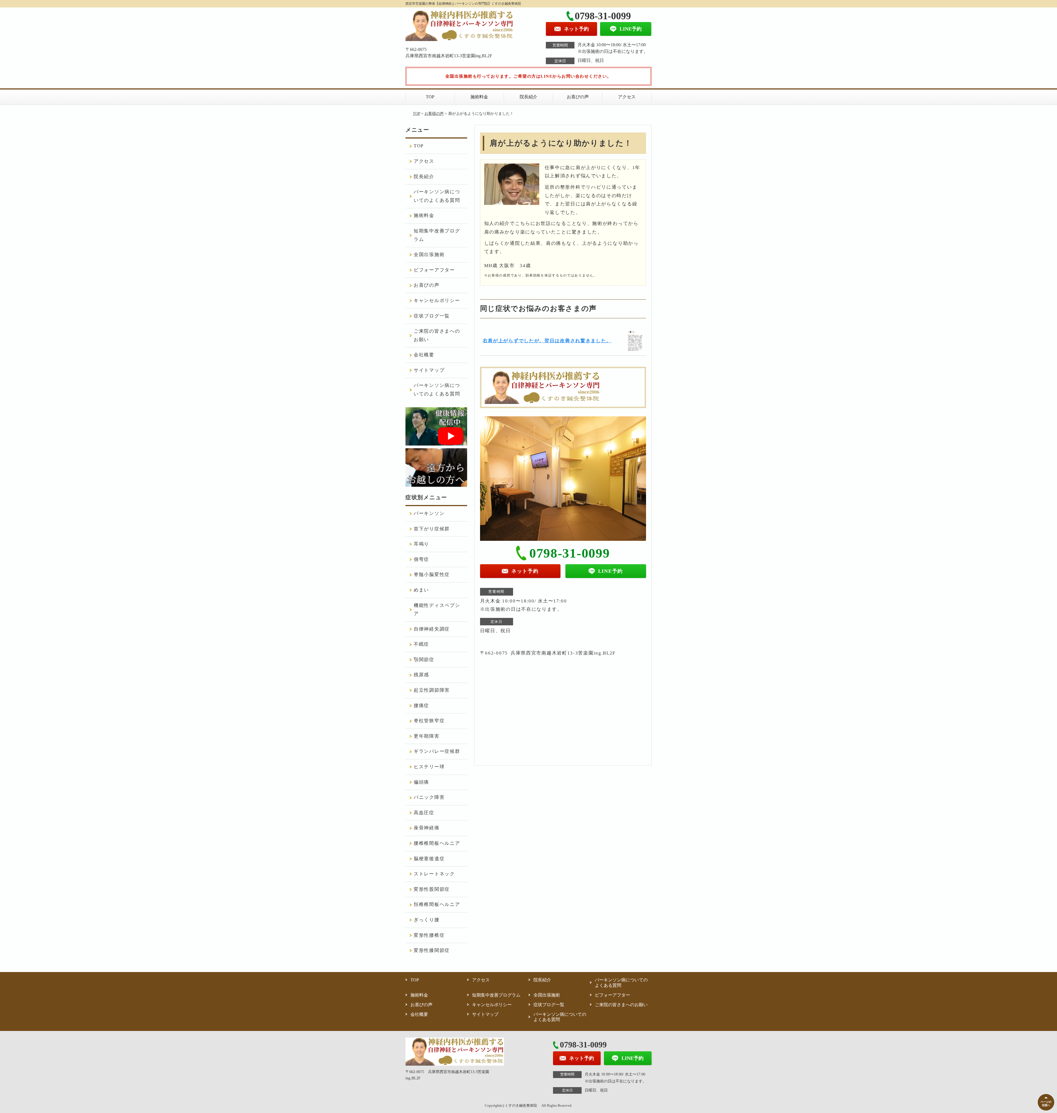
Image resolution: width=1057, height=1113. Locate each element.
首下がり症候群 (432, 528)
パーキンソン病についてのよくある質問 (437, 196)
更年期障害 (427, 736)
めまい (421, 590)
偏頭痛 (421, 782)
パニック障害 (429, 797)
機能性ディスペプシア (437, 610)
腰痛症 (421, 705)
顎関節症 (424, 659)
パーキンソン (429, 513)
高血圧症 (424, 812)
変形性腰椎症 (429, 935)
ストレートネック (434, 873)
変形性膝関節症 (432, 950)
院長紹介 (528, 96)
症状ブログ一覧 (432, 316)
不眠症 (421, 644)
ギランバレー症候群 (437, 751)
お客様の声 (434, 114)
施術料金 (479, 96)
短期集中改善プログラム (437, 235)
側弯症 (421, 559)
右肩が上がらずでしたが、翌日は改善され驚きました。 (547, 340)
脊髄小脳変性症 (432, 574)
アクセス (627, 96)
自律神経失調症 (432, 629)
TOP (430, 96)
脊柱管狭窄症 (429, 720)
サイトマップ (429, 370)
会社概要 (424, 354)
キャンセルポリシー (437, 300)
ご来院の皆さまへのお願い (437, 335)
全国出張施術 (429, 254)
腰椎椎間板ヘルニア (437, 843)
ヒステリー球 (429, 766)
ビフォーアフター (434, 270)
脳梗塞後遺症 (429, 858)
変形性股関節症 (432, 889)
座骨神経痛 (427, 827)
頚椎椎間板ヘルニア (437, 904)
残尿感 (421, 674)
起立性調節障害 (432, 690)
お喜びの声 (578, 96)
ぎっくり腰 (427, 919)
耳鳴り (421, 544)
